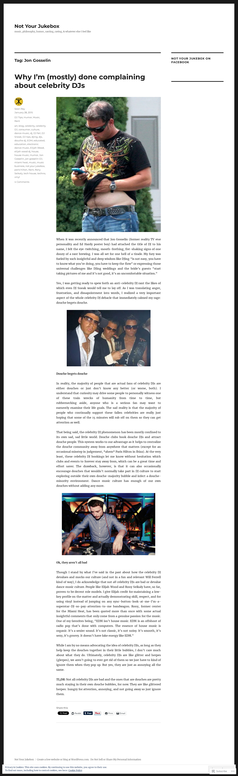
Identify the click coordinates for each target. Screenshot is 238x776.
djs (40, 136)
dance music (21, 133)
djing (35, 136)
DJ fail (37, 133)
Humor (28, 117)
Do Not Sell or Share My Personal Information (115, 759)
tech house (30, 173)
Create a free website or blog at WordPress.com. (63, 759)
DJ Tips (18, 117)
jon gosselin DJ (33, 158)
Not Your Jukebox (36, 26)
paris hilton (20, 169)
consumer (24, 129)
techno (41, 173)
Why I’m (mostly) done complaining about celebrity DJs (79, 81)
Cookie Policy (75, 770)
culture (35, 129)
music (32, 162)
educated (39, 140)
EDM (30, 140)
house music (21, 155)
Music (36, 117)
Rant (17, 121)
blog (21, 125)
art (16, 125)
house (35, 151)
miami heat (21, 162)
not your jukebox (35, 166)
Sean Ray (19, 108)
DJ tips (26, 136)
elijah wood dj (22, 151)
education (20, 144)
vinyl (17, 177)
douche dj (20, 140)
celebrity (30, 125)
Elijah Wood (37, 147)
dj (31, 133)
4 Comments (21, 181)
